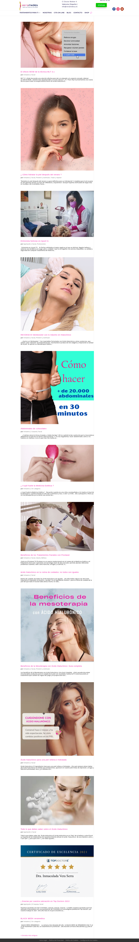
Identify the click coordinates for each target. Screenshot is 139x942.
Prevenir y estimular (43, 178)
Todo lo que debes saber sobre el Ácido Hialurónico (44, 829)
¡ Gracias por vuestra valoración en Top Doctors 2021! (45, 901)
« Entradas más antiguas (29, 935)
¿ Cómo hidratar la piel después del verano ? (41, 175)
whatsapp (101, 5)
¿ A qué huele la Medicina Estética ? (37, 486)
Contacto (77, 13)
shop (87, 13)
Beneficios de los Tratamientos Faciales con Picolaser (45, 555)
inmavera (26, 75)
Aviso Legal (43, 940)
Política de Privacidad (56, 940)
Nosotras (47, 13)
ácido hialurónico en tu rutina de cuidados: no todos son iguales (50, 572)
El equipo (35, 904)
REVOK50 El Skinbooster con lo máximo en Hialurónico (46, 335)
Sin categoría (35, 489)
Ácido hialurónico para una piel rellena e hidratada (44, 760)
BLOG (69, 13)
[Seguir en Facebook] (114, 9)
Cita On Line (59, 13)
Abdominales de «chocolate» (34, 429)
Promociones (41, 244)
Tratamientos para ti (29, 13)
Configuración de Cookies (88, 940)
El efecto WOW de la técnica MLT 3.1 (38, 72)
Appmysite (27, 244)
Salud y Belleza (41, 558)
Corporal (34, 431)
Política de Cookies (72, 940)
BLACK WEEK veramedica (33, 918)
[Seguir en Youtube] (122, 9)
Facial (33, 75)
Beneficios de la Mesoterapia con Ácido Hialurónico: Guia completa (51, 666)
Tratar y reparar (56, 178)
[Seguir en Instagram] (118, 9)
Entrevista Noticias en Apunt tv (35, 241)
